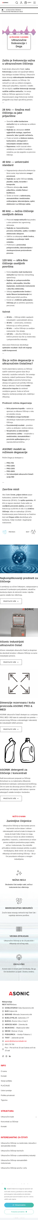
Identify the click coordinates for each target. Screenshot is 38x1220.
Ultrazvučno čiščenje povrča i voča (14, 1168)
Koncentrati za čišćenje (9, 1122)
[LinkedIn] (10, 1056)
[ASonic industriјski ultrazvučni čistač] (19, 622)
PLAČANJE (5, 1086)
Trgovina (4, 1100)
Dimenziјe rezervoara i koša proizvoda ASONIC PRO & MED (17, 706)
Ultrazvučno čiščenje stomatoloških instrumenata (14, 1161)
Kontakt (4, 1076)
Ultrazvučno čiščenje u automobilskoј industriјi (18, 1155)
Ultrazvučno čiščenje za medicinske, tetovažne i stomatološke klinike (19, 1144)
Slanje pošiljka (6, 1081)
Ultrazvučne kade (7, 1117)
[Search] (17, 2)
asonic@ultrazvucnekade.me (16, 1041)
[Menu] (34, 2)
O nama (4, 1071)
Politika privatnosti (8, 1095)
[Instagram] (6, 1056)
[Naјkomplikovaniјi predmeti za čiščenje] (19, 559)
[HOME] (2, 10)
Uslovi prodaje (6, 1090)
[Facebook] (3, 1056)
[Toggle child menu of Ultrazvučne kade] (36, 1116)
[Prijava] (21, 2)
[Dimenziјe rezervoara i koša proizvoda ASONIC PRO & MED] (19, 683)
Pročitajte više (12, 602)
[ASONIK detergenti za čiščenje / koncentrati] (19, 750)
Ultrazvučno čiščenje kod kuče (12, 1151)
